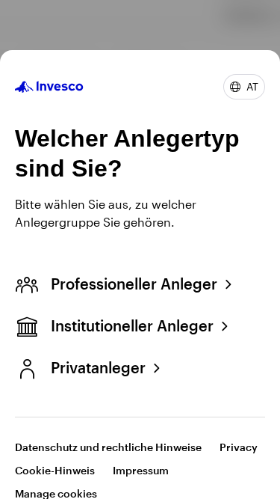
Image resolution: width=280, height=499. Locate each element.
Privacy (239, 447)
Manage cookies (56, 493)
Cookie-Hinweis (55, 470)
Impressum (141, 470)
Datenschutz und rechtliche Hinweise (108, 447)
